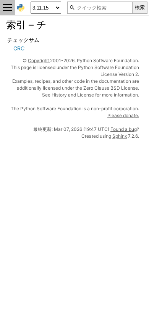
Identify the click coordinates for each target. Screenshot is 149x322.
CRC (18, 48)
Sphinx (119, 136)
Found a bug (123, 129)
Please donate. (123, 115)
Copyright (39, 60)
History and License (73, 95)
